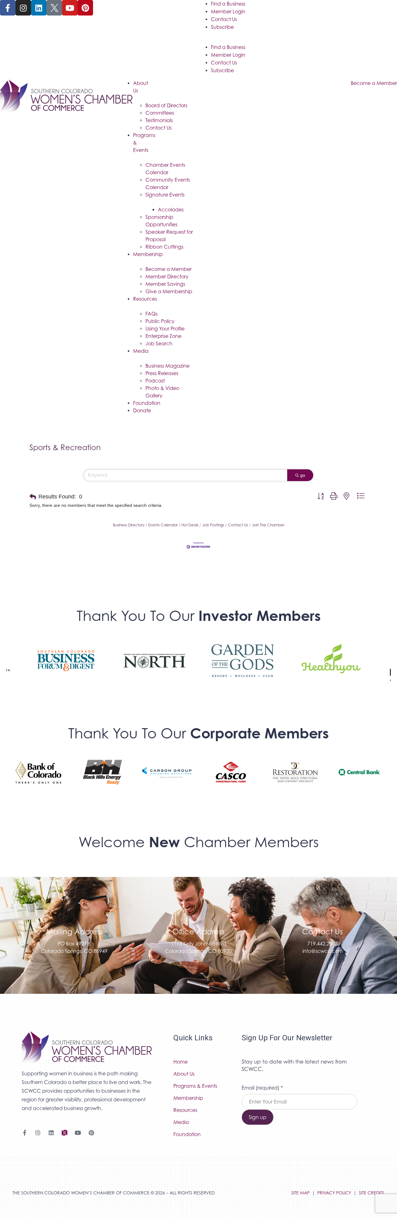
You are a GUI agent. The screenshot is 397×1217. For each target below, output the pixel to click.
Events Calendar (163, 525)
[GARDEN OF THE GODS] (242, 667)
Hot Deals (189, 525)
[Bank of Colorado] (38, 778)
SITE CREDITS (371, 1192)
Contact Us (224, 19)
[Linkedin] (39, 7)
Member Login (228, 11)
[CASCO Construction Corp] (231, 778)
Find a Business (228, 4)
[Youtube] (70, 7)
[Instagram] (23, 7)
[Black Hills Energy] (102, 778)
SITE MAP (300, 1192)
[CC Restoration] (295, 778)
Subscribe (222, 27)
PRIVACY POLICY (334, 1192)
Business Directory (129, 525)
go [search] (302, 475)
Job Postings (213, 525)
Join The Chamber (268, 525)
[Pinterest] (85, 7)
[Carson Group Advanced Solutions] (167, 778)
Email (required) (262, 1088)
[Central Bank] (359, 778)
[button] (32, 497)
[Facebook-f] (8, 7)
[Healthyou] (331, 667)
